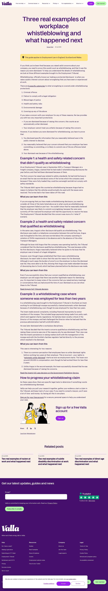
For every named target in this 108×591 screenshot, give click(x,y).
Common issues (32, 3)
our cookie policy (71, 579)
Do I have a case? (7, 546)
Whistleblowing (31, 433)
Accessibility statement (87, 560)
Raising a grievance (7, 549)
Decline (78, 583)
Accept (63, 583)
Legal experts (62, 553)
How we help (20, 3)
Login (90, 3)
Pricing (55, 3)
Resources (45, 3)
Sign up (60, 418)
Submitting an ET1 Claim (9, 553)
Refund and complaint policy (88, 556)
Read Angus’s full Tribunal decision (34, 289)
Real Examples (33, 549)
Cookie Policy (84, 553)
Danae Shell (50, 47)
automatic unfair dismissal (34, 358)
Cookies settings (49, 583)
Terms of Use (84, 546)
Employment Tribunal (8, 556)
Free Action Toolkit (34, 563)
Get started (101, 3)
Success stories (6, 567)
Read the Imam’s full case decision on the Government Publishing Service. (49, 373)
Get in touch (5, 570)
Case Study (23, 433)
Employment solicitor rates (37, 560)
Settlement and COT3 (8, 560)
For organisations (67, 3)
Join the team (62, 549)
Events (31, 556)
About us (79, 3)
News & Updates (34, 553)
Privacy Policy (52, 503)
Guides (31, 546)
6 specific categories (36, 86)
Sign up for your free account (32, 397)
